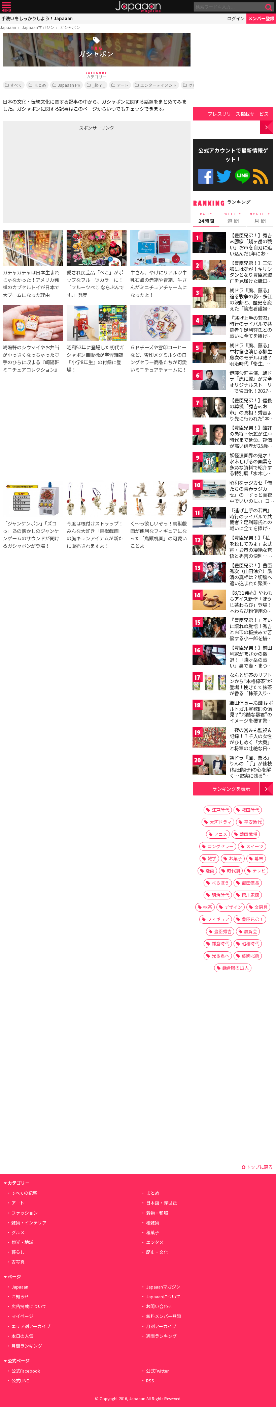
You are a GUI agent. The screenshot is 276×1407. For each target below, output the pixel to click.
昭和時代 (250, 943)
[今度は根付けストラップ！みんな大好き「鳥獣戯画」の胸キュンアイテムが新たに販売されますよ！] (97, 500)
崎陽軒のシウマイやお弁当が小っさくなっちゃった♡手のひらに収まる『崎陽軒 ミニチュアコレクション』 (31, 358)
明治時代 (220, 895)
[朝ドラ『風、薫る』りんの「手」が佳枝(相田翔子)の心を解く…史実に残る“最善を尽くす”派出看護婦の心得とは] (209, 766)
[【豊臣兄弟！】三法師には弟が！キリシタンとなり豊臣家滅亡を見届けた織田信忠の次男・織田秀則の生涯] (209, 271)
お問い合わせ (159, 1306)
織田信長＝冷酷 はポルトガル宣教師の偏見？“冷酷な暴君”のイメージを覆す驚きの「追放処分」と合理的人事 (251, 717)
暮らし (18, 1252)
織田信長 (250, 883)
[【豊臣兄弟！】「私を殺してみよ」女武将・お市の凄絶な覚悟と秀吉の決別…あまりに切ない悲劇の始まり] (209, 546)
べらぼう (220, 883)
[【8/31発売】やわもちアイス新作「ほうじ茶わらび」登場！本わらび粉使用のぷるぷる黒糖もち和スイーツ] (209, 601)
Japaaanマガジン (38, 27)
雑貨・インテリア (28, 1222)
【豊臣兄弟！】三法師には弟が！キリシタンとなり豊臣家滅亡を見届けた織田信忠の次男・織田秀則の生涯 (251, 277)
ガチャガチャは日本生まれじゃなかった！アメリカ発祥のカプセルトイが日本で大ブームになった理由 (31, 283)
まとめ (40, 85)
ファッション (24, 1213)
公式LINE (242, 176)
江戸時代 (220, 810)
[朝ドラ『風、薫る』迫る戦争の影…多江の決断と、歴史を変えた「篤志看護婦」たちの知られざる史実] (209, 298)
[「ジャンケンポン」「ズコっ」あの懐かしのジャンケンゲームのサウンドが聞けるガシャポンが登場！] (33, 500)
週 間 (233, 218)
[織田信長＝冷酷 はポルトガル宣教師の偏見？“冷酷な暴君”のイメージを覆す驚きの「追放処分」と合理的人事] (209, 711)
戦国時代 (250, 810)
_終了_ (98, 85)
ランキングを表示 (231, 788)
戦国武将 (248, 834)
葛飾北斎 (250, 955)
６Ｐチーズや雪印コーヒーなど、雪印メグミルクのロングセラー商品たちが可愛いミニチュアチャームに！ (158, 358)
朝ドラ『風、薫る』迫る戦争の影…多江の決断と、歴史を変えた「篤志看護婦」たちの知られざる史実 (251, 305)
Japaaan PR (69, 85)
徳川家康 (250, 895)
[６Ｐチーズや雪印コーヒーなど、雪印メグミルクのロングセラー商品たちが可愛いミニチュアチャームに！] (160, 324)
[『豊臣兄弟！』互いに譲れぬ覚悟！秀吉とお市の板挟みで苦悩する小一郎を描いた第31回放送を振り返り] (209, 628)
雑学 (212, 858)
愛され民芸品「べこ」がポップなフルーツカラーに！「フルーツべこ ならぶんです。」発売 (95, 283)
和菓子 (152, 1232)
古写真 (18, 1262)
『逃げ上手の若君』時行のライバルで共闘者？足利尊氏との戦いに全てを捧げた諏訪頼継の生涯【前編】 (251, 332)
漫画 (210, 870)
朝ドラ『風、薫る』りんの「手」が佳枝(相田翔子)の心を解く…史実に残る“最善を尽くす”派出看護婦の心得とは (251, 772)
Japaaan (138, 7)
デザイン (233, 907)
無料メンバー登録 (163, 1316)
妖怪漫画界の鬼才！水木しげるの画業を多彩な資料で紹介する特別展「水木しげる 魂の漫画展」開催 (251, 467)
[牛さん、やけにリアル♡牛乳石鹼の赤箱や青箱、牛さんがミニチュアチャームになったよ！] (160, 249)
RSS (260, 176)
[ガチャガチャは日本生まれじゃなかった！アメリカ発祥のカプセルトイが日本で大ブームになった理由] (33, 249)
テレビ (259, 870)
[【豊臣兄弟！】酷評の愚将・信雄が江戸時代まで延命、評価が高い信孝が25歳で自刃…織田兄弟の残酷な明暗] (209, 436)
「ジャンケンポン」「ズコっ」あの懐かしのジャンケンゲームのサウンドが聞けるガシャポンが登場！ (31, 534)
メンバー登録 (261, 18)
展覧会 (250, 931)
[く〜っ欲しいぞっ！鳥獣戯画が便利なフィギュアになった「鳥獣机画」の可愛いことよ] (160, 500)
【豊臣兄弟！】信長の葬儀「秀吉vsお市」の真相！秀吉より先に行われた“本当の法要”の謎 (252, 412)
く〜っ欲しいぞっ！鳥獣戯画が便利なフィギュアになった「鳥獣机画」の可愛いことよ (158, 534)
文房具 (261, 907)
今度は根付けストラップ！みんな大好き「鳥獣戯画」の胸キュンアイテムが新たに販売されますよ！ (95, 534)
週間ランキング (161, 1336)
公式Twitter (224, 176)
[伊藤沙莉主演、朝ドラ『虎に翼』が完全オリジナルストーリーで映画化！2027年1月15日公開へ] (209, 381)
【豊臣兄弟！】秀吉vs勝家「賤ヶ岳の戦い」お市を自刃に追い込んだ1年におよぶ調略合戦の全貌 (251, 247)
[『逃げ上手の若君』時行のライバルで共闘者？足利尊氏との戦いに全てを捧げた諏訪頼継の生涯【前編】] (209, 326)
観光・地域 (22, 1242)
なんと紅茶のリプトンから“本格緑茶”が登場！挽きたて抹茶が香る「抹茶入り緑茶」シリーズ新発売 (251, 686)
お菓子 (235, 858)
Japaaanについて (163, 1296)
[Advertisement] (53, 175)
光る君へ (220, 955)
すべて (16, 85)
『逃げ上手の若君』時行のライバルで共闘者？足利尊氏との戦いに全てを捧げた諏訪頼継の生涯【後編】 (251, 525)
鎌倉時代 (220, 943)
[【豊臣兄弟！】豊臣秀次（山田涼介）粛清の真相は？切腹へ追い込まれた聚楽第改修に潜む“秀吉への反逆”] (209, 573)
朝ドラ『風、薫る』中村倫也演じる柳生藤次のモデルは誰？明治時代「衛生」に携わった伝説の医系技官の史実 (251, 360)
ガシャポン (70, 27)
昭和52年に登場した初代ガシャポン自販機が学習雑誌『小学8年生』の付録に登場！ (95, 358)
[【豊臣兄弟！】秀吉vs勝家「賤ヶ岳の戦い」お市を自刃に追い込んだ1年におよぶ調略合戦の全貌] (209, 243)
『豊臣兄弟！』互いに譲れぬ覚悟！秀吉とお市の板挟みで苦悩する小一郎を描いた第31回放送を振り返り (251, 634)
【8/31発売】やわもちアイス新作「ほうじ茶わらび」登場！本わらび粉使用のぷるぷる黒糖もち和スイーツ (251, 607)
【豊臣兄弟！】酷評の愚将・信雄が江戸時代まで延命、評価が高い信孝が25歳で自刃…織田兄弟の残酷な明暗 (251, 442)
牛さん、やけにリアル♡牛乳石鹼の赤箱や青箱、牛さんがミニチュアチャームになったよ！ (158, 283)
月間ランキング (26, 1346)
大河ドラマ (221, 822)
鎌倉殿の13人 (235, 968)
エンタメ (155, 1242)
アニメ (220, 834)
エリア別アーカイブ (30, 1326)
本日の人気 (22, 1336)
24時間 (206, 218)
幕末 (258, 858)
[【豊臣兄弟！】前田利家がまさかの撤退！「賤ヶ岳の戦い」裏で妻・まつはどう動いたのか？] (209, 656)
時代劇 (233, 870)
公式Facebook (205, 176)
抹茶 (207, 907)
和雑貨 (152, 1222)
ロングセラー (220, 846)
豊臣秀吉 (223, 931)
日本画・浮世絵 (161, 1202)
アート (123, 85)
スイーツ (255, 846)
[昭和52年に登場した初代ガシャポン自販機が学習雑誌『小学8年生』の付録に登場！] (97, 324)
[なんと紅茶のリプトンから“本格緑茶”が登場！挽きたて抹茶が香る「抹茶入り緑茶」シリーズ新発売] (209, 683)
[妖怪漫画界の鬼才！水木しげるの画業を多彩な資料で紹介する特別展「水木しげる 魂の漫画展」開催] (209, 463)
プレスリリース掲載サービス (238, 113)
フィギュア (218, 919)
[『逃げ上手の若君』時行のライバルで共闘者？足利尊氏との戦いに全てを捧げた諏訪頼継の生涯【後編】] (209, 518)
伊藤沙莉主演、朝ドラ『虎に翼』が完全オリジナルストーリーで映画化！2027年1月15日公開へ (251, 384)
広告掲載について (28, 1306)
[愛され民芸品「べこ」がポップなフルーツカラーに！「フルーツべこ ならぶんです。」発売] (97, 249)
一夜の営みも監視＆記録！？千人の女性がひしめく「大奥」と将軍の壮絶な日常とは (251, 741)
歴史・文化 (157, 1252)
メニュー (6, 7)
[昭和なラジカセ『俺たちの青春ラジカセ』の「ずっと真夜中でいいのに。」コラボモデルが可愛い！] (209, 491)
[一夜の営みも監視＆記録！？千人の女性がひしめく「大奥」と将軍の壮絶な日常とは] (209, 738)
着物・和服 (157, 1213)
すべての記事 (24, 1193)
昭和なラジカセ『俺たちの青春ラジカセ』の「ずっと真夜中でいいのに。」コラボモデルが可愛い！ (251, 497)
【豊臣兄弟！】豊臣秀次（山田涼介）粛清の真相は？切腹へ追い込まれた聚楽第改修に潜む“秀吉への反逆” (251, 580)
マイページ (22, 1316)
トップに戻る (259, 1167)
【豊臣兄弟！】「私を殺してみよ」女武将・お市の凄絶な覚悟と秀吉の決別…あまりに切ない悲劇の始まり (251, 552)
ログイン (236, 18)
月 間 (260, 218)
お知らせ (20, 1296)
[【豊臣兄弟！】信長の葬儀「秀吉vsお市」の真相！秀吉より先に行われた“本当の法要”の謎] (209, 408)
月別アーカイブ (161, 1326)
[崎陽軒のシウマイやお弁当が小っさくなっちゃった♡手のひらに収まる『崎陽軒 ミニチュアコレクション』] (33, 324)
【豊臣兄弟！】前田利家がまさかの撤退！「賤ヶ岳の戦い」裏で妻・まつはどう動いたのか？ (251, 659)
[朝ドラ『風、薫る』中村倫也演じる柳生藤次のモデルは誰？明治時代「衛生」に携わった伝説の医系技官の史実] (209, 353)
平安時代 (253, 822)
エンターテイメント (158, 85)
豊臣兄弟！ (253, 919)
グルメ (194, 85)
